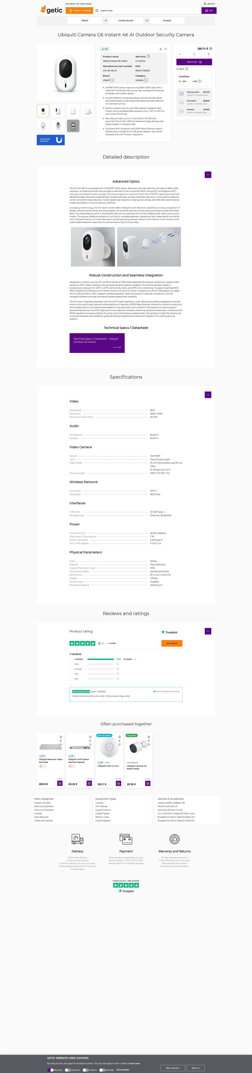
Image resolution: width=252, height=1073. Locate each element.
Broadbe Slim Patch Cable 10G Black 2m (176, 813)
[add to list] (165, 49)
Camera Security (126, 20)
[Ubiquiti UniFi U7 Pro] (109, 744)
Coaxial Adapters (103, 816)
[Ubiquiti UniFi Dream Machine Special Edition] (80, 744)
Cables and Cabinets (43, 816)
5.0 (106, 49)
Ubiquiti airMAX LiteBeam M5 (171, 799)
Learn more (134, 1063)
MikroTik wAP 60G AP (168, 802)
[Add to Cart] (60, 780)
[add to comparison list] (160, 49)
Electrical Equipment (44, 802)
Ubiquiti (84, 20)
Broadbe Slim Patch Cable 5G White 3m (176, 816)
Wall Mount (156, 585)
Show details (122, 1070)
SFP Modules (101, 802)
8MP (152, 410)
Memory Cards (102, 813)
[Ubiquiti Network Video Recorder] (50, 744)
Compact (167, 20)
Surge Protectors (103, 806)
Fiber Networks (41, 813)
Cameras (139, 80)
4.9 (101, 755)
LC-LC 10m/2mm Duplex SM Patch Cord (176, 809)
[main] (52, 10)
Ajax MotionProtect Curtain (170, 806)
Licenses (38, 809)
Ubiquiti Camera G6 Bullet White (136, 759)
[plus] (209, 54)
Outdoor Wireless (42, 799)
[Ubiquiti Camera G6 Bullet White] (138, 744)
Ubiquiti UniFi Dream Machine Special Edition (79, 759)
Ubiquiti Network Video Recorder (50, 759)
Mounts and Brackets (44, 806)
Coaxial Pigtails (102, 809)
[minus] (179, 54)
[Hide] (208, 174)
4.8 (71, 755)
